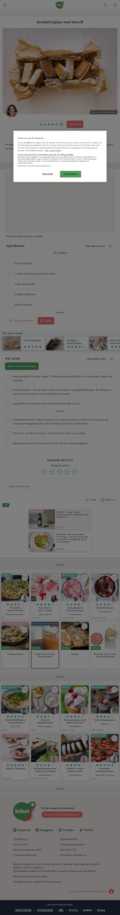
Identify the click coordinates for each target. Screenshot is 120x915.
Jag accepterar (70, 174)
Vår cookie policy (53, 151)
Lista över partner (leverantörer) (34, 166)
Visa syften (47, 174)
